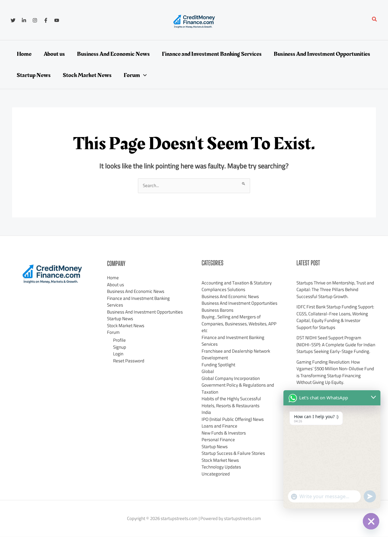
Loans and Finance (219, 425)
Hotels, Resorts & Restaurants (230, 405)
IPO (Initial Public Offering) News (233, 419)
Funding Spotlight (218, 364)
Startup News (120, 318)
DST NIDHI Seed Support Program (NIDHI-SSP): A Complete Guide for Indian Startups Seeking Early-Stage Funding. (335, 344)
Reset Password (128, 360)
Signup (119, 347)
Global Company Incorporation (231, 378)
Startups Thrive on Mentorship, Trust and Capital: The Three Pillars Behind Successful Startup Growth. (335, 289)
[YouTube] (56, 20)
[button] (374, 20)
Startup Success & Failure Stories (233, 453)
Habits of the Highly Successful (231, 398)
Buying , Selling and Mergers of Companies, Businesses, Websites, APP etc (239, 323)
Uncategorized (216, 473)
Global (208, 371)
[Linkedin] (24, 20)
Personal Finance (218, 439)
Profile (119, 340)
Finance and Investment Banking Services (138, 302)
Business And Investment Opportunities (145, 311)
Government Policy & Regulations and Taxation (238, 388)
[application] (143, 75)
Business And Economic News (135, 291)
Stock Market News (125, 325)
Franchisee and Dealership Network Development (236, 354)
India (206, 412)
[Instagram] (34, 20)
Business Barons (217, 310)
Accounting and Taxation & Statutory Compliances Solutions (237, 286)
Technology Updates (221, 466)
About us (115, 284)
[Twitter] (13, 20)
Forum (113, 332)
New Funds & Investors (224, 432)
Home (113, 277)
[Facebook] (45, 20)
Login (118, 353)
